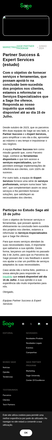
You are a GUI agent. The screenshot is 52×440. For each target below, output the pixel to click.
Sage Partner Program (25, 47)
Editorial (8, 333)
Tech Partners (9, 404)
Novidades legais (34, 343)
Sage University (33, 375)
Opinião (6, 372)
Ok (26, 433)
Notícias (6, 367)
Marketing (9, 47)
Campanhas (31, 352)
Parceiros (7, 395)
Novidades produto (34, 338)
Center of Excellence (35, 380)
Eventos (29, 348)
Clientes (6, 400)
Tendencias (8, 377)
